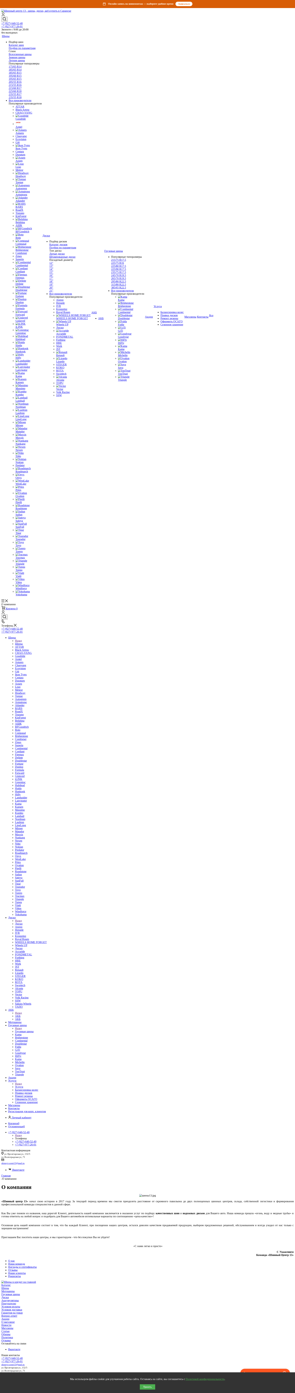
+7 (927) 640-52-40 (12, 23)
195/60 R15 (15, 75)
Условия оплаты (10, 1306)
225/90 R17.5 (118, 269)
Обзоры (5, 1334)
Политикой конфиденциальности (205, 1379)
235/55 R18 (15, 97)
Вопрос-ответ (9, 1315)
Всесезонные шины (20, 54)
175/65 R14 (15, 66)
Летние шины (17, 60)
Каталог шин (16, 45)
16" (51, 275)
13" (51, 266)
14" (51, 269)
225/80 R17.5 (118, 266)
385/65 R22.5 (118, 287)
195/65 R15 (15, 78)
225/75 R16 (117, 263)
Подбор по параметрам (22, 48)
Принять (147, 1387)
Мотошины (8, 1291)
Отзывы (6, 1340)
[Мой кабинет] (3, 15)
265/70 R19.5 (118, 278)
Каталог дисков (58, 244)
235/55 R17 (15, 94)
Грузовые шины (24, 1031)
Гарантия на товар (12, 1312)
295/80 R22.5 (118, 281)
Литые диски (57, 253)
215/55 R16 (15, 85)
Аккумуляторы (10, 1300)
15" (51, 272)
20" (51, 287)
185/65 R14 (15, 69)
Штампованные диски (62, 256)
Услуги (19, 1086)
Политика (7, 1337)
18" (51, 281)
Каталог (6, 1285)
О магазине (8, 1322)
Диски (19, 923)
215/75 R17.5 (118, 259)
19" (51, 284)
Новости (6, 1325)
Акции (5, 1318)
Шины (19, 643)
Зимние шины (17, 57)
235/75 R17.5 (118, 272)
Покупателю (8, 1303)
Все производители (20, 100)
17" (51, 278)
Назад (18, 640)
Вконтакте (18, 1169)
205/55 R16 (15, 82)
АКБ (17, 1016)
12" (51, 263)
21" (51, 290)
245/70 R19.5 (118, 275)
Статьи (5, 1331)
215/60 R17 (15, 88)
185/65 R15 (15, 72)
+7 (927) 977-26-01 (12, 26)
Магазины (7, 1328)
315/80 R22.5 (118, 284)
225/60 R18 (15, 91)
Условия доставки (11, 1309)
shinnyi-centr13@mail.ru (13, 1163)
